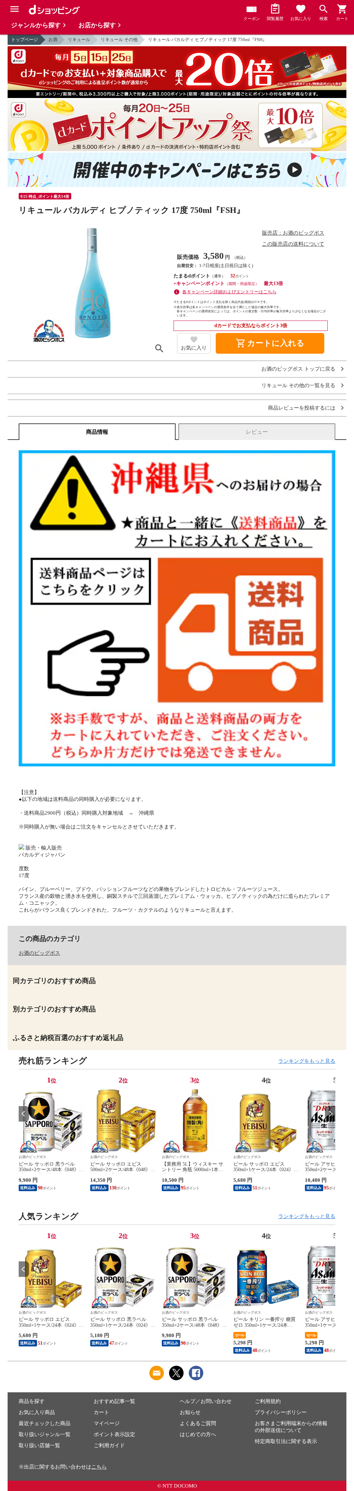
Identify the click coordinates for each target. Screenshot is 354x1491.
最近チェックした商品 (45, 1423)
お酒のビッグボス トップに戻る (298, 369)
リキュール (79, 39)
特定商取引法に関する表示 (286, 1441)
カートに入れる (270, 343)
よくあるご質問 (198, 1423)
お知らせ (190, 1412)
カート (101, 1412)
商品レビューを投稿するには (301, 408)
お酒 (52, 39)
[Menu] (15, 9)
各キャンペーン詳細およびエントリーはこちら (229, 291)
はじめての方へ (198, 1434)
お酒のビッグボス (39, 953)
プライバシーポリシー (281, 1412)
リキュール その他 (119, 39)
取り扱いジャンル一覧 (45, 1434)
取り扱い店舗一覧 (39, 1445)
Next (330, 1113)
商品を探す (32, 1401)
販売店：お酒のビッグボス (293, 233)
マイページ (107, 1423)
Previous (24, 1113)
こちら (99, 1467)
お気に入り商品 (37, 1412)
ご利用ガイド (109, 1445)
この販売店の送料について (293, 244)
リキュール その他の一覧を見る (298, 385)
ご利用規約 (268, 1401)
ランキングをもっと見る (306, 1061)
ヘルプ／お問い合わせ (206, 1401)
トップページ (24, 39)
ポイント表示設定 (114, 1434)
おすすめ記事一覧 (114, 1401)
